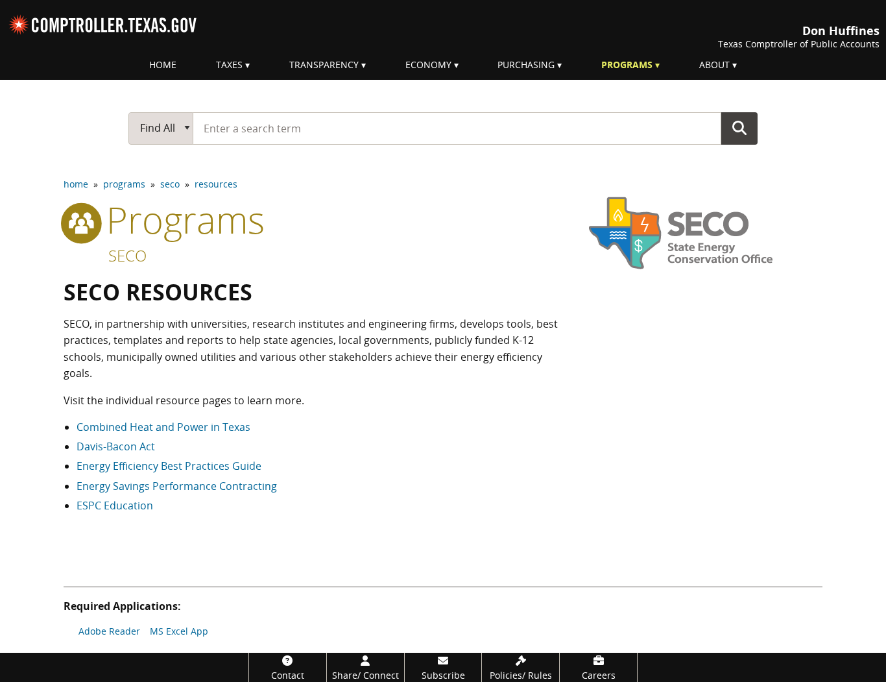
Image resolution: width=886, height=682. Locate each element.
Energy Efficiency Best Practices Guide (169, 466)
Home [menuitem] (162, 64)
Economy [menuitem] (428, 64)
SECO (127, 255)
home (76, 184)
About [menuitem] (714, 64)
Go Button (739, 127)
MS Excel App (179, 631)
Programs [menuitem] (627, 64)
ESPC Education (115, 505)
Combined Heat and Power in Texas (163, 427)
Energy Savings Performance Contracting (177, 486)
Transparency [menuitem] (324, 64)
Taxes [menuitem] (229, 64)
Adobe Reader (109, 631)
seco (170, 184)
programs (124, 184)
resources (216, 184)
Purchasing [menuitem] (526, 64)
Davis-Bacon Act (116, 446)
